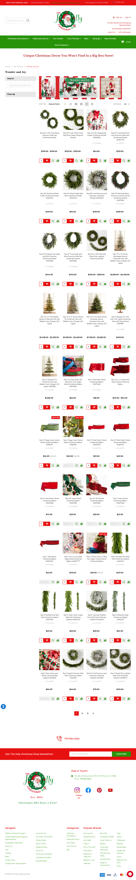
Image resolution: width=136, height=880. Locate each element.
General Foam (105, 859)
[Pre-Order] (70, 284)
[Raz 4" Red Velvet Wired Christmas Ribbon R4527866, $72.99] (49, 484)
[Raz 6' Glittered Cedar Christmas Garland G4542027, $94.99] (120, 601)
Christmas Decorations (18, 39)
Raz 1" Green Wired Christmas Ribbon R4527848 (120, 501)
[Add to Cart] (94, 160)
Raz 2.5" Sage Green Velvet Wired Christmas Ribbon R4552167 (49, 442)
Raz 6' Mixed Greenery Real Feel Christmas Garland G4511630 (73, 675)
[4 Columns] (87, 104)
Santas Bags (121, 847)
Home (7, 67)
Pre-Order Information (44, 837)
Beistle (102, 844)
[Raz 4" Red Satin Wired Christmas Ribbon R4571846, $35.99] (96, 366)
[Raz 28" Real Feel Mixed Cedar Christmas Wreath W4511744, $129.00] (49, 179)
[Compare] (58, 160)
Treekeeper (121, 840)
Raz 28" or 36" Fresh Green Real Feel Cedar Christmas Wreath (73, 135)
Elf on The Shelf (89, 847)
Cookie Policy (10, 860)
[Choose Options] (46, 160)
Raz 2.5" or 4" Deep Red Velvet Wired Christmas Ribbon (120, 382)
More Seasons (61, 45)
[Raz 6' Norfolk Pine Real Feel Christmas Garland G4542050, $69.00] (49, 601)
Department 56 (89, 837)
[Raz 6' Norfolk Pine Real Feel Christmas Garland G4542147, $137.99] (120, 543)
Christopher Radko (107, 837)
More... (119, 866)
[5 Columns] (92, 104)
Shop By (96, 39)
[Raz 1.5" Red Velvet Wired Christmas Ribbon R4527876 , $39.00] (96, 426)
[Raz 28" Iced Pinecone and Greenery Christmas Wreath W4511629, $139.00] (96, 179)
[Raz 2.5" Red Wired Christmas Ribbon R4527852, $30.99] (96, 484)
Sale (86, 39)
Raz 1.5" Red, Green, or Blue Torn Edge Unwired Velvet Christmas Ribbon (96, 559)
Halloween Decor (40, 39)
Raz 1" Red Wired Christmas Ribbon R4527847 (49, 559)
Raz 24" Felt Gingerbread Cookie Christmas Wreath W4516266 (96, 135)
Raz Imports (88, 833)
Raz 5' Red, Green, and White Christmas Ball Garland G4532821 (49, 675)
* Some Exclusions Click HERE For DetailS (65, 2)
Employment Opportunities (15, 863)
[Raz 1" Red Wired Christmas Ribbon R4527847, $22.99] (49, 543)
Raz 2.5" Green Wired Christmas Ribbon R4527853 (73, 501)
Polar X (86, 844)
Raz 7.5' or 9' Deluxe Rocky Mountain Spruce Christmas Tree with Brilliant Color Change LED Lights (97, 321)
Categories (73, 828)
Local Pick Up (41, 833)
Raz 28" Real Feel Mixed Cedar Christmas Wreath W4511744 (49, 196)
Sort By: (42, 104)
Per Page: (117, 104)
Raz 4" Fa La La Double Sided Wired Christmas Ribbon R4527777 (73, 559)
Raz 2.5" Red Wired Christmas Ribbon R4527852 (97, 501)
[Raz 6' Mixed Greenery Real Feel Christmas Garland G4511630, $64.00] (73, 659)
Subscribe (121, 754)
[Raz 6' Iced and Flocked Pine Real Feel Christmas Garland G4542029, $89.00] (96, 601)
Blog (7, 857)
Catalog (8, 853)
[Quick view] (53, 160)
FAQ (6, 850)
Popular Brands (92, 828)
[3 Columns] (81, 104)
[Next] (93, 713)
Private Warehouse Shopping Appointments (119, 24)
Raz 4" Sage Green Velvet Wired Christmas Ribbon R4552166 (73, 442)
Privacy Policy (41, 840)
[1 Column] (70, 104)
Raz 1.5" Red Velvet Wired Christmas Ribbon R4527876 (96, 442)
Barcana (120, 844)
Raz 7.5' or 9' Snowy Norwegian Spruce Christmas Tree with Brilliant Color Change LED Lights (120, 258)
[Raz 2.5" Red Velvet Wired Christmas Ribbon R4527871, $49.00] (120, 426)
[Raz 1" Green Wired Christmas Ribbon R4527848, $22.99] (120, 484)
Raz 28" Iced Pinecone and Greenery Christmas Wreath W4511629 (97, 196)
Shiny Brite (88, 851)
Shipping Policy (41, 847)
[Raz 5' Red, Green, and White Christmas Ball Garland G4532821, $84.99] (49, 659)
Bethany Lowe (89, 860)
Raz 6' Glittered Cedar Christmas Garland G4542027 (120, 617)
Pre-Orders (58, 39)
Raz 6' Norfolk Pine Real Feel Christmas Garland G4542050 (50, 617)
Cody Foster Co (106, 840)
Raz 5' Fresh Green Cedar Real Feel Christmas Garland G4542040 (73, 617)
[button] (36, 793)
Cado (119, 833)
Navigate (10, 828)
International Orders (43, 857)
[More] (29, 38)
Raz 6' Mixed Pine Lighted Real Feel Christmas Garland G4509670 (120, 675)
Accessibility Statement (121, 29)
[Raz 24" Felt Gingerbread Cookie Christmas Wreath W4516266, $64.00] (96, 119)
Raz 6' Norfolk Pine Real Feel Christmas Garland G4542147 (120, 559)
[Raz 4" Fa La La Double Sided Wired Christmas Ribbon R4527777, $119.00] (73, 543)
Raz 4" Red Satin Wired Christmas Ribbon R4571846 (96, 382)
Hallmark (87, 863)
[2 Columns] (76, 104)
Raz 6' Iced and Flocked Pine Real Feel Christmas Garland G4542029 (96, 617)
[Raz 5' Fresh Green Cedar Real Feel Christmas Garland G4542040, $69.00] (73, 601)
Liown (119, 857)
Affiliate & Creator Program (15, 833)
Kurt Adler (87, 840)
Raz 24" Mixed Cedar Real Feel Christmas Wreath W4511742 (73, 196)
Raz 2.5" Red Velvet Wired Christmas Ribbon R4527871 (120, 442)
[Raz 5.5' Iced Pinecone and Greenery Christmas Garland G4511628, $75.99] (96, 659)
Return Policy (41, 844)
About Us (111, 32)
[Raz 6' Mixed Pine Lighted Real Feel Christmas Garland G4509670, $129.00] (120, 659)
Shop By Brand (41, 861)
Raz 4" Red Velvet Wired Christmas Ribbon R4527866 (49, 501)
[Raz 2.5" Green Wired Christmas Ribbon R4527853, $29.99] (73, 484)
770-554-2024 (85, 779)
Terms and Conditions (44, 854)
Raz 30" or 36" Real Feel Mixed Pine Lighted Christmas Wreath (97, 256)
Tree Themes (73, 39)
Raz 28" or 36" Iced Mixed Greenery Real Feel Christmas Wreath (49, 135)
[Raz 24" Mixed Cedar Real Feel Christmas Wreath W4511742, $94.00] (73, 179)
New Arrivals (110, 39)
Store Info (39, 851)
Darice (119, 837)
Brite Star (103, 833)
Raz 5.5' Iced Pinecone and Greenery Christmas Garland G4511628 (97, 675)
